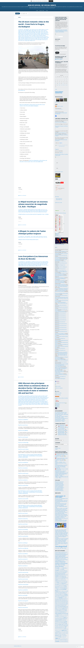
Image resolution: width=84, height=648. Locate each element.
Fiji (46, 399)
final (58, 589)
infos (35, 209)
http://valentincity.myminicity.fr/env (61, 329)
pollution (39, 237)
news (37, 209)
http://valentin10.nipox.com (59, 281)
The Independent (26, 39)
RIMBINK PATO (45, 403)
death (56, 584)
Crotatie (44, 31)
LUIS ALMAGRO (42, 401)
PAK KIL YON (23, 403)
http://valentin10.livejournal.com (60, 268)
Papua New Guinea (28, 403)
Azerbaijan (27, 397)
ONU (20, 403)
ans (43, 236)
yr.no (64, 210)
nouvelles (39, 209)
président (64, 623)
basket (64, 574)
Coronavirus (62, 582)
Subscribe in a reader (60, 106)
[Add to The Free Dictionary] (57, 391)
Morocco (28, 36)
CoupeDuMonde (65, 582)
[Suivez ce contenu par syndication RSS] (55, 496)
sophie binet (56, 630)
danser (41, 263)
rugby (66, 626)
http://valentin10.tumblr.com (62, 355)
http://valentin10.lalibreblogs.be (60, 378)
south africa (41, 38)
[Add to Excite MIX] (58, 393)
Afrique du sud (34, 29)
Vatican (33, 404)
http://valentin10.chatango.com (60, 333)
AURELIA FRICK (23, 397)
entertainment (65, 532)
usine (44, 237)
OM (57, 617)
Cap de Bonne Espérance (37, 262)
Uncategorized (27, 29)
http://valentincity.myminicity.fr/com (61, 331)
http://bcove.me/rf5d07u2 (23, 553)
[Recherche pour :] (59, 36)
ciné (63, 531)
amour (37, 29)
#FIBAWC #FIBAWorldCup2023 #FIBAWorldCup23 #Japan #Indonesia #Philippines (61, 557)
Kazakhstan (30, 401)
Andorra (34, 396)
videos (58, 548)
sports (56, 543)
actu (59, 529)
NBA (67, 613)
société (64, 542)
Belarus (39, 397)
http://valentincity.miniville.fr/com (60, 319)
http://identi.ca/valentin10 (63, 289)
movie (56, 535)
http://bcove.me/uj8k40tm (23, 430)
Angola (36, 396)
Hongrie (19, 34)
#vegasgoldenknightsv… (61, 431)
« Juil (56, 89)
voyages (28, 40)
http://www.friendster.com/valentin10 (61, 275)
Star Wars (58, 543)
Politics (56, 542)
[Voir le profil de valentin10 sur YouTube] (60, 59)
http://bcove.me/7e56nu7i (23, 513)
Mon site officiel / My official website (42, 5)
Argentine (43, 29)
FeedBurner (61, 152)
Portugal (47, 37)
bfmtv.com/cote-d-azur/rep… (59, 481)
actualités (28, 209)
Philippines (38, 403)
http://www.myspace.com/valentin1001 (61, 255)
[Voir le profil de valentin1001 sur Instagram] (57, 59)
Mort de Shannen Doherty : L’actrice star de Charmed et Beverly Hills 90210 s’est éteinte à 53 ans (61, 501)
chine (26, 210)
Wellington (31, 40)
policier (62, 621)
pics (59, 541)
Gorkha (37, 210)
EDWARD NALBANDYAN (24, 399)
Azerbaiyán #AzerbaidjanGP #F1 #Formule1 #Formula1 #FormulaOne (60, 573)
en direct (64, 585)
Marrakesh (44, 35)
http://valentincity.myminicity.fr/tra (60, 325)
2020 (55, 569)
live (59, 607)
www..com (57, 185)
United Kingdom (39, 39)
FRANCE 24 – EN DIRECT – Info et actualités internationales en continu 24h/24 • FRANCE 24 (61, 593)
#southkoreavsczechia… (61, 433)
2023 (58, 569)
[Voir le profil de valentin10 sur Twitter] (56, 59)
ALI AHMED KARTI (29, 396)
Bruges (32, 30)
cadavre (24, 237)
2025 (59, 569)
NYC (66, 616)
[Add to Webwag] (58, 394)
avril (23, 210)
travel (30, 39)
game (56, 596)
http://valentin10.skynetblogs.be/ (60, 278)
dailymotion (63, 583)
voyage (26, 40)
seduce (34, 38)
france (56, 591)
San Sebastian (22, 38)
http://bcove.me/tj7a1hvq (23, 518)
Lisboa (25, 35)
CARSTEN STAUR (29, 398)
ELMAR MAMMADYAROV (32, 399)
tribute (60, 634)
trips (35, 39)
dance (34, 263)
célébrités (60, 583)
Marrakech (40, 35)
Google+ (60, 596)
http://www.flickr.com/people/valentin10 (61, 285)
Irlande (34, 34)
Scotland (31, 38)
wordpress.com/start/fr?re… (59, 485)
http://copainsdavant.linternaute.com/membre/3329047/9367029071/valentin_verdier (61, 298)
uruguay (27, 404)
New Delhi (43, 211)
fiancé (31, 264)
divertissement (61, 532)
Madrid (63, 608)
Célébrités (56, 532)
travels (32, 39)
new (41, 211)
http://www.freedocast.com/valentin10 (61, 374)
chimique (27, 237)
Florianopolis (34, 264)
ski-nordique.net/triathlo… (59, 483)
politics (63, 621)
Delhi (28, 210)
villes (23, 40)
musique (63, 535)
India (29, 34)
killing (26, 211)
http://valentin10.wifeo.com (59, 371)
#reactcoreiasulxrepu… (61, 427)
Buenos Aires (39, 30)
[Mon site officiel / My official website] (57, 381)
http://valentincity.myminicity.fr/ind (61, 323)
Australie (19, 30)
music (61, 535)
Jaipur (39, 34)
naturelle (37, 36)
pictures (64, 541)
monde (23, 36)
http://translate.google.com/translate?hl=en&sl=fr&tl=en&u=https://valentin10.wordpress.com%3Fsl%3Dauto (61, 31)
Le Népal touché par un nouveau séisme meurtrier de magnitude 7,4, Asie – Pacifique (33, 204)
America (65, 570)
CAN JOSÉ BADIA (21, 398)
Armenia (43, 396)
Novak (59, 616)
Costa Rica (33, 398)
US (58, 636)
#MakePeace (59, 560)
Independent (27, 34)
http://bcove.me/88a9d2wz (23, 419)
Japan (41, 34)
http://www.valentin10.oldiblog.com (60, 273)
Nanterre (64, 613)
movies (58, 535)
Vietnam (42, 404)
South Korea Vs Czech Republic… (63, 430)
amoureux (40, 261)
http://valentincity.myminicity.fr (60, 321)
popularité (41, 37)
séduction (26, 38)
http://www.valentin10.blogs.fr (60, 282)
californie (45, 30)
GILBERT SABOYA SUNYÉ (28, 400)
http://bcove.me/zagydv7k (23, 600)
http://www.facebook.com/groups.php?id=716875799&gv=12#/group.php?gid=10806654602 (61, 368)
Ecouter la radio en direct (59, 171)
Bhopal (19, 237)
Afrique (61, 570)
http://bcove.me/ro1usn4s (23, 579)
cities (36, 31)
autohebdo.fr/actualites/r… (59, 489)
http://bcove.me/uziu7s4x (23, 607)
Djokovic (63, 584)
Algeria (26, 396)
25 (43, 209)
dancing (36, 263)
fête (67, 595)
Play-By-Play (59, 621)
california (42, 30)
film (55, 533)
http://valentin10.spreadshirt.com (60, 376)
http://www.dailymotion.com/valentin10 (61, 307)
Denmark (38, 398)
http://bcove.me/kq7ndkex (23, 536)
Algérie (24, 396)
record (65, 624)
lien (22, 35)
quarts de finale (57, 624)
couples (39, 31)
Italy (37, 34)
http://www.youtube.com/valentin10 (60, 305)
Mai (31, 211)
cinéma (65, 531)
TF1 (58, 633)
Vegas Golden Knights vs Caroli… (62, 432)
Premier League (59, 622)
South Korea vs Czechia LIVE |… (62, 434)
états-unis (22, 30)
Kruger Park (41, 264)
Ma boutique (57, 196)
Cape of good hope (43, 262)
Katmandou (23, 211)
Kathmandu (20, 211)
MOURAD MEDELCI (32, 402)
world (34, 40)
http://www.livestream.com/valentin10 (61, 352)
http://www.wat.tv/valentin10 (59, 291)
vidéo (60, 548)
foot (59, 533)
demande (46, 263)
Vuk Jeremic (20, 405)
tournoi (67, 633)
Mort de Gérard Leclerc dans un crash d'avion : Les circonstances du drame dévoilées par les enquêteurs (60, 504)
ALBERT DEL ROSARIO (41, 395)
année (63, 571)
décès (60, 585)
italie (36, 34)
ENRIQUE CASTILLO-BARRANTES (40, 399)
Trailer (56, 634)
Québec (60, 624)
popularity (44, 37)
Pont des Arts (35, 37)
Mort (66, 534)
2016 (57, 529)
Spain (19, 39)
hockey (66, 597)
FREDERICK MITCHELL (21, 400)
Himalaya (39, 210)
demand (43, 263)
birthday (22, 237)
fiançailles (28, 264)
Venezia (19, 40)
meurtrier (37, 211)
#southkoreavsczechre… (61, 429)
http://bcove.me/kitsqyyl (22, 542)
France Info (63, 594)
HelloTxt (64, 533)
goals (57, 596)
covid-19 (56, 583)
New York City (44, 36)
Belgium (30, 30)
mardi (33, 211)
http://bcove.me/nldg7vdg (23, 548)
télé (65, 634)
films (57, 533)
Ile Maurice (39, 400)
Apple (65, 571)
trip (33, 39)
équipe (64, 641)
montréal (25, 36)
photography (64, 540)
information (46, 210)
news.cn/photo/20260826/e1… (59, 487)
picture (62, 541)
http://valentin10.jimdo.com (59, 370)
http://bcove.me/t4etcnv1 (23, 565)
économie (60, 641)
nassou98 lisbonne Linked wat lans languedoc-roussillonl (61, 536)
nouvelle (62, 539)
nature (33, 36)
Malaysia (46, 401)
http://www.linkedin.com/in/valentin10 (61, 295)
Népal (39, 211)
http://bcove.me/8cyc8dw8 (23, 485)
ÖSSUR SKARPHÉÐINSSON (33, 397)
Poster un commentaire (22, 195)
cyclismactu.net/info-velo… (59, 482)
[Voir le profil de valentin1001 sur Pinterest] (58, 59)
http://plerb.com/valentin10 (61, 290)
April (21, 210)
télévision (56, 544)
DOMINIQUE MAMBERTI (44, 398)
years (46, 237)
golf (58, 596)
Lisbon (27, 35)
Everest (34, 210)
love (36, 35)
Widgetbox (56, 149)
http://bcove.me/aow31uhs (23, 572)
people (60, 618)
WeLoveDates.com (21, 90)
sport (66, 542)
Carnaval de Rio (25, 263)
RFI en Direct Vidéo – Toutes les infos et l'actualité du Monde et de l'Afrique (61, 625)
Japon (43, 34)
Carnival (29, 263)
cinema (58, 531)
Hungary (22, 34)
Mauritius (24, 402)
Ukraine (62, 635)
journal (46, 34)
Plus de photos (57, 102)
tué (61, 634)
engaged (22, 264)
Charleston (33, 31)
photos (56, 541)
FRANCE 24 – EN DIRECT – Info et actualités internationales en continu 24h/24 (60, 463)
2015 (56, 529)
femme (56, 589)
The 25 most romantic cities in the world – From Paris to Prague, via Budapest (33, 24)
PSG (66, 623)
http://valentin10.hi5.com (59, 274)
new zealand (42, 402)
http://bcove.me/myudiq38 (23, 584)
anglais (56, 571)
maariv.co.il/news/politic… (59, 486)
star (67, 630)
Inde (24, 34)
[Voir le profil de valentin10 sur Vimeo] (61, 59)
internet (32, 34)
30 (32, 236)
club (59, 582)
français (66, 594)
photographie (59, 540)
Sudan (23, 404)
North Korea (46, 402)
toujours (42, 237)
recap (63, 624)
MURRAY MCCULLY (37, 402)
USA (60, 637)
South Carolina (46, 38)
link (23, 35)
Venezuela (35, 404)
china (25, 210)
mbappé (65, 609)
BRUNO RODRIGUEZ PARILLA (44, 397)
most (30, 36)
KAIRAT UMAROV (26, 401)
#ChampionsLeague (57, 552)
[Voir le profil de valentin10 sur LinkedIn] (59, 59)
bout (24, 262)
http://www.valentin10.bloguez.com (60, 270)
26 (59, 85)
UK (36, 39)
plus (31, 37)
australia (47, 29)
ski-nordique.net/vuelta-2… (59, 488)
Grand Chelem (62, 596)
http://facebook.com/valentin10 (60, 348)
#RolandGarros (63, 560)
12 (42, 209)
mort (61, 612)
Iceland (37, 400)
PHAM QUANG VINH (34, 403)
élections (62, 641)
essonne (65, 586)
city (37, 31)
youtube (65, 548)
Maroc (38, 35)
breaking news (63, 530)
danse (39, 263)
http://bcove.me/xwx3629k (23, 498)
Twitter (64, 634)
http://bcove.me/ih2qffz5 (22, 595)
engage (19, 264)
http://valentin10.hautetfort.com (60, 350)
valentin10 (60, 189)
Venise (22, 40)
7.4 (46, 209)
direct (58, 584)
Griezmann (66, 596)
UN (25, 404)
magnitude (28, 211)
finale (60, 589)
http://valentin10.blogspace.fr (59, 277)
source (38, 38)
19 (59, 83)
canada (19, 31)
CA (18, 398)
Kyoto (48, 34)
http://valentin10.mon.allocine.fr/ (60, 302)
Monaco (27, 402)
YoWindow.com (57, 210)
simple (36, 38)
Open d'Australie (59, 617)
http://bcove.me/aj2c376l (22, 559)
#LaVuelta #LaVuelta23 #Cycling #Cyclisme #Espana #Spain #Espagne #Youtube (61, 559)
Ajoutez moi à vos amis (58, 202)
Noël (65, 616)
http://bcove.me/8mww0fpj (23, 442)
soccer (62, 542)
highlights (61, 597)
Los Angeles (33, 35)
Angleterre (58, 571)
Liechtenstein (37, 401)
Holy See (34, 400)
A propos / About (41, 10)
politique (65, 621)
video (56, 548)
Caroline (25, 31)
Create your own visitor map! (59, 244)
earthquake (31, 210)
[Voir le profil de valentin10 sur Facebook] (55, 59)
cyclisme (58, 583)
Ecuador (19, 399)
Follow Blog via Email (60, 45)
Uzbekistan (30, 404)
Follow (57, 52)
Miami (60, 610)
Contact (47, 10)
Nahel (62, 613)
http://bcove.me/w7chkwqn (23, 449)
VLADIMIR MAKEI (45, 404)
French (65, 595)
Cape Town (22, 31)
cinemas (61, 531)
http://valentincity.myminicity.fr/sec (60, 327)
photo (56, 540)
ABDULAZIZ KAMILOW (34, 395)
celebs (56, 531)
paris (30, 37)
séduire (29, 38)
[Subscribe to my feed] (56, 106)
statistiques (57, 406)
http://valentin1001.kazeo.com (62, 354)
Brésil (28, 262)
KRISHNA (34, 401)
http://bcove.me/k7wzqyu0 (23, 473)
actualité (26, 209)
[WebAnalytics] (61, 404)
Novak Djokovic (62, 616)
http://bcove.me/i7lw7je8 (22, 524)
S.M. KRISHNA (20, 404)
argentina (40, 29)
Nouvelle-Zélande (26, 37)
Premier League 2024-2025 (59, 623)
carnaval (21, 263)
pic (58, 541)
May (34, 211)
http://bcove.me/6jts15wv (23, 480)
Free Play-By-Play (62, 595)
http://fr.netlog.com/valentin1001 (60, 284)
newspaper (22, 37)
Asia (44, 236)
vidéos (62, 548)
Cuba (36, 398)
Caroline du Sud (29, 31)
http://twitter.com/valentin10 (62, 286)
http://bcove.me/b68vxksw (23, 462)
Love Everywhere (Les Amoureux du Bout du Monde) (33, 257)
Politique (59, 542)
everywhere (25, 264)
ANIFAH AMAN (40, 396)
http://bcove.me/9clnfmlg (23, 529)
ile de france (57, 599)
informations (32, 209)
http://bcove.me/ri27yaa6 (23, 425)
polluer (37, 237)
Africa (59, 570)
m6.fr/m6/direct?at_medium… (59, 484)
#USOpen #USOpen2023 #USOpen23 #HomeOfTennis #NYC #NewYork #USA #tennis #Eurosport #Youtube (61, 565)
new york (40, 36)
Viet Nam (39, 404)
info (66, 533)
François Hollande (57, 595)
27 (61, 85)
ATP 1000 (56, 572)
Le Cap (19, 35)
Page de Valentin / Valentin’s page (59, 92)
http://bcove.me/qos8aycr (23, 468)
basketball (56, 530)
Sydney (21, 39)
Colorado (31, 263)
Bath (25, 30)
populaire (38, 37)
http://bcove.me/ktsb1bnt (23, 590)
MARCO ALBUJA (20, 402)
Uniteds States (44, 39)
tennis (56, 633)
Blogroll (60, 530)
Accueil (37, 10)
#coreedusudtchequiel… (61, 425)
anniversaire (40, 236)
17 (55, 83)
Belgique (27, 30)
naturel (35, 36)
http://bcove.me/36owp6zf (23, 437)
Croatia (42, 31)
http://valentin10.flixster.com (62, 303)
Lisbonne (30, 35)
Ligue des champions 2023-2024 (59, 605)
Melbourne (19, 36)
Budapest (35, 30)
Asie (46, 236)
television (62, 543)
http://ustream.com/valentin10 (62, 353)
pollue (35, 237)
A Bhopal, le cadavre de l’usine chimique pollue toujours (32, 232)
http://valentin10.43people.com (60, 338)
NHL (67, 614)
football (61, 533)
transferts (58, 634)
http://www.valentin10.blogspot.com (60, 122)
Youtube (57, 641)
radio (62, 624)
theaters (65, 543)
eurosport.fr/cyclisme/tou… (59, 490)
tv (67, 543)
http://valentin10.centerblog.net (60, 280)
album (62, 570)
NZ (18, 403)
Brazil (26, 262)
